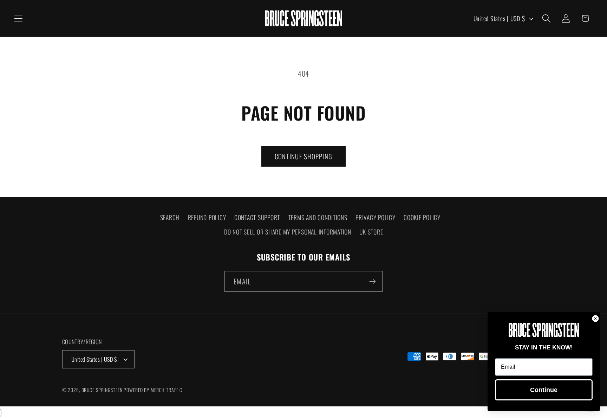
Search (170, 217)
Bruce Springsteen (102, 389)
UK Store (371, 231)
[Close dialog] (595, 318)
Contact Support (257, 217)
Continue (543, 389)
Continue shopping (303, 156)
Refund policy (207, 217)
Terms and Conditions (317, 217)
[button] (18, 18)
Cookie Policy (422, 217)
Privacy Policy (375, 217)
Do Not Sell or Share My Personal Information (287, 231)
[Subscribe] (372, 281)
